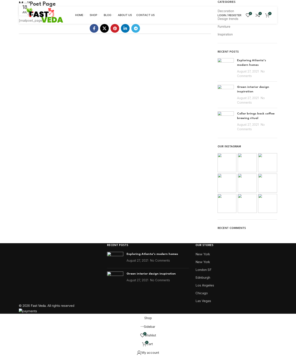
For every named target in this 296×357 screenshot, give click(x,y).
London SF (203, 270)
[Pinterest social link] (115, 28)
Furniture (224, 26)
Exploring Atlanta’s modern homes (152, 254)
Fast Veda (38, 306)
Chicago (201, 293)
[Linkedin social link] (125, 28)
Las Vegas (203, 301)
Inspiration (225, 34)
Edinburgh (202, 277)
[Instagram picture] (227, 162)
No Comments (160, 260)
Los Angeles (204, 285)
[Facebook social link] (94, 28)
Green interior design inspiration (151, 273)
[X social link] (104, 28)
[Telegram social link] (135, 28)
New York (202, 254)
